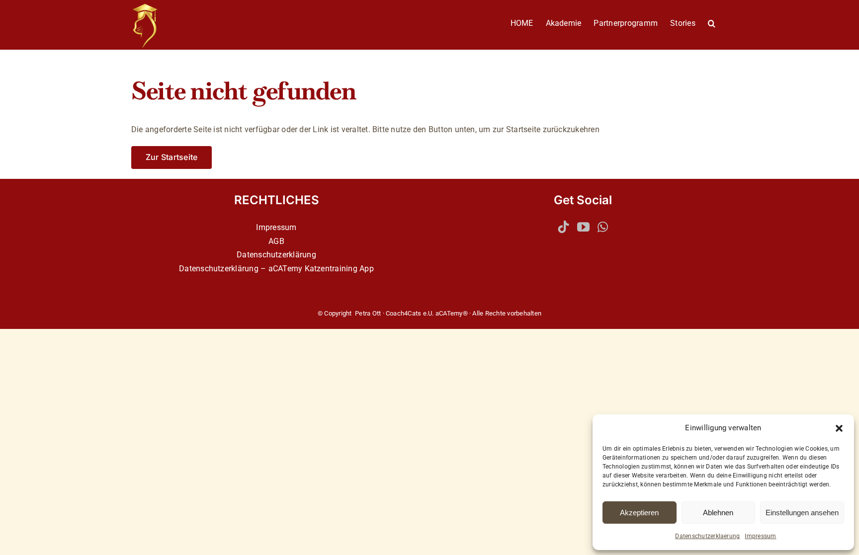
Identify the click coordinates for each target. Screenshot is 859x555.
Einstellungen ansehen (802, 512)
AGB (276, 241)
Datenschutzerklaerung (707, 536)
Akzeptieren (639, 512)
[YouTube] (583, 227)
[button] (839, 428)
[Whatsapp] (603, 227)
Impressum (760, 536)
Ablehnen (718, 512)
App (366, 268)
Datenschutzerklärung (276, 254)
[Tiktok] (563, 227)
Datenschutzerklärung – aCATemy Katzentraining (268, 268)
